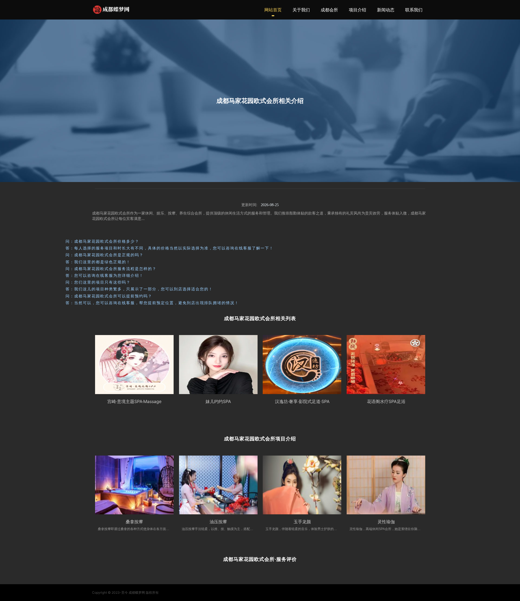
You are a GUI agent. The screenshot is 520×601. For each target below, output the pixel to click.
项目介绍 (357, 9)
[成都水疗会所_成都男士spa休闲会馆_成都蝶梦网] (111, 9)
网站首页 (273, 9)
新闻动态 (385, 9)
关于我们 (301, 9)
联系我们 (413, 9)
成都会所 (329, 9)
